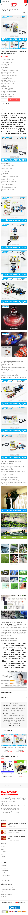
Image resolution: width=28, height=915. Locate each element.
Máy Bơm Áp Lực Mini (12, 707)
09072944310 (16, 637)
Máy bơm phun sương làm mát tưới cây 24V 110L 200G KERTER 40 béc (7, 775)
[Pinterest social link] (16, 725)
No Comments (16, 826)
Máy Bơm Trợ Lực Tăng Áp (12, 9)
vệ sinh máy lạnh (17, 723)
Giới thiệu (3, 846)
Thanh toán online (5, 896)
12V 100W (11, 713)
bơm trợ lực (15, 715)
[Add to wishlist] (11, 736)
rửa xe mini (13, 721)
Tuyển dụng (3, 859)
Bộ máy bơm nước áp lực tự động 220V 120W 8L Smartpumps (7, 749)
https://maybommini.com (11, 638)
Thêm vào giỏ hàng (13, 99)
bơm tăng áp (9, 715)
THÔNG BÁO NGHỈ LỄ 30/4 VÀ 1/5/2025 (16, 830)
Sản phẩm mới (4, 868)
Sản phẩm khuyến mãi (6, 873)
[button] (11, 738)
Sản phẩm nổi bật (5, 870)
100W (7, 713)
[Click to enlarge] (3, 38)
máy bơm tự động (18, 720)
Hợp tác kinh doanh (5, 880)
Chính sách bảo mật (5, 892)
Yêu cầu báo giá (4, 878)
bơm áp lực (16, 713)
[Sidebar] (2, 276)
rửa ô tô (8, 721)
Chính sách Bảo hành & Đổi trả (8, 889)
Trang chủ (3, 9)
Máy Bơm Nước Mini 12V (9, 708)
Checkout (3, 856)
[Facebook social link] (12, 725)
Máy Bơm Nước (21, 707)
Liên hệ (2, 849)
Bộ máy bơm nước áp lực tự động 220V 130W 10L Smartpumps (20, 749)
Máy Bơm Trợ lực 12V (5, 10)
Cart (2, 854)
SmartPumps (19, 721)
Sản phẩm (3, 865)
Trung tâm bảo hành (5, 875)
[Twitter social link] (14, 725)
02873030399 (8, 637)
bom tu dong (9, 717)
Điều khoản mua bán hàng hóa (8, 887)
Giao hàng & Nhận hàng (6, 894)
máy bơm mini (19, 718)
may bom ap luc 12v (10, 718)
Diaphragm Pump (16, 717)
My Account (3, 851)
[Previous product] (23, 13)
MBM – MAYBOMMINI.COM (7, 624)
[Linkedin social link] (17, 725)
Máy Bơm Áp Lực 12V (13, 705)
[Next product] (26, 13)
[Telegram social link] (19, 725)
